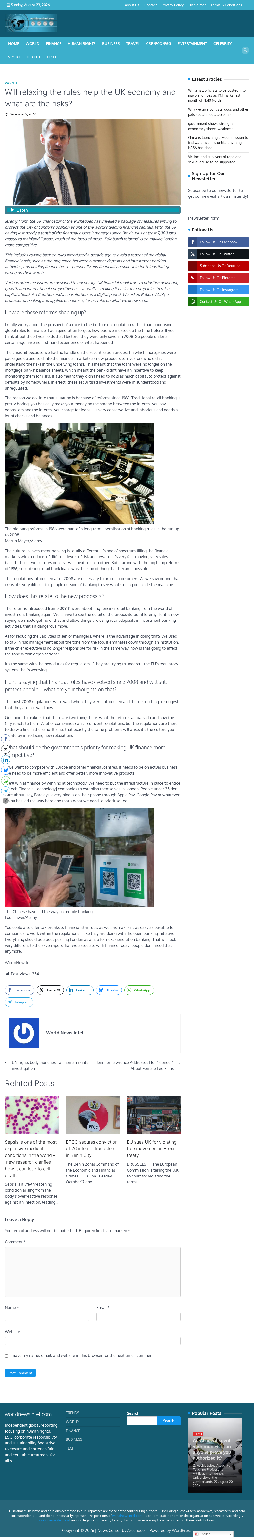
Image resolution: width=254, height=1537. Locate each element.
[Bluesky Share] (5, 770)
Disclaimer (197, 5)
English (204, 1534)
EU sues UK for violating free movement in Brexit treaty (152, 1148)
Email (103, 1307)
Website (12, 1331)
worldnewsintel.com (127, 1516)
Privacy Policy (173, 5)
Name (12, 1307)
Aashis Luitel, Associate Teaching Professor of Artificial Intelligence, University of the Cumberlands (211, 1473)
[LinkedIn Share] (5, 759)
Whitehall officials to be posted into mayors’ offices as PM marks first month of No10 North (217, 95)
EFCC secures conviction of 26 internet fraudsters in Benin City (92, 1148)
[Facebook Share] (5, 738)
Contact (150, 5)
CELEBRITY (222, 43)
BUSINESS (111, 43)
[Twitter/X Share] (5, 749)
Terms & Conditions (226, 5)
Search (133, 1413)
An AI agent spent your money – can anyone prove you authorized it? (212, 1449)
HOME (13, 43)
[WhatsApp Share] (5, 780)
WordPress (181, 1530)
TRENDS (72, 1413)
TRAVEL (133, 43)
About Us (132, 5)
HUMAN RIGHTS (82, 43)
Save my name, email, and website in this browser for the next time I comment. (84, 1355)
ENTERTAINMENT (192, 43)
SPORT (14, 57)
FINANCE (53, 43)
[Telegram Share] (5, 790)
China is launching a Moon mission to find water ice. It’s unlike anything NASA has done (218, 142)
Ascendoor (136, 1530)
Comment (15, 1241)
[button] (6, 801)
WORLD (32, 43)
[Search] (245, 50)
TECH (51, 57)
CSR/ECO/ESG (158, 43)
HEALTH (33, 57)
